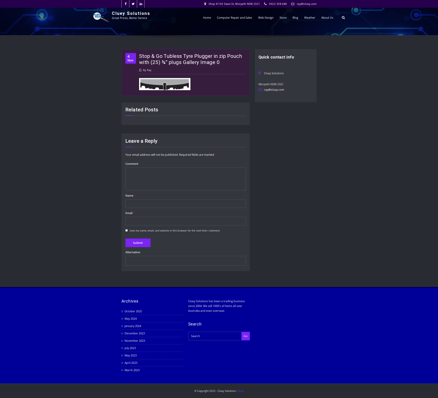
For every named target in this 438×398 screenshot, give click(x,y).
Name (130, 195)
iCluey (240, 391)
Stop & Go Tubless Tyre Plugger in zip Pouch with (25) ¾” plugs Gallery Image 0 (190, 59)
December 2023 (135, 333)
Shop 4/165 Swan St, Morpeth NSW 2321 (234, 3)
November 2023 (135, 341)
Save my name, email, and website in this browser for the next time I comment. (175, 230)
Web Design (266, 18)
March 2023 (132, 370)
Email (129, 213)
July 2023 (130, 348)
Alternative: (132, 252)
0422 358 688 (278, 3)
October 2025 (133, 311)
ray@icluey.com (307, 3)
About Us (327, 18)
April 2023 (131, 363)
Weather (309, 18)
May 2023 (131, 355)
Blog (295, 18)
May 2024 (131, 318)
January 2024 (133, 326)
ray (147, 70)
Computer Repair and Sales (234, 18)
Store (283, 18)
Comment (131, 164)
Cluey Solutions (131, 13)
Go (246, 336)
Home (207, 18)
